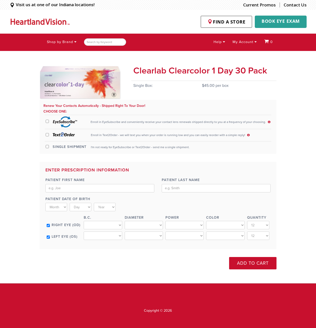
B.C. (87, 217)
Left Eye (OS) (65, 236)
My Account (244, 42)
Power (172, 217)
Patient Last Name (181, 180)
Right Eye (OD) (66, 225)
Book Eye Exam (280, 21)
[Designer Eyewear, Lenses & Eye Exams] (40, 21)
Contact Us (295, 5)
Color (212, 217)
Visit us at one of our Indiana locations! (55, 4)
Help (218, 42)
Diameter (134, 217)
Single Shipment (69, 147)
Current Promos (259, 4)
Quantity (256, 217)
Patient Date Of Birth (67, 199)
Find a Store (229, 22)
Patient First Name (65, 180)
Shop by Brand (60, 42)
